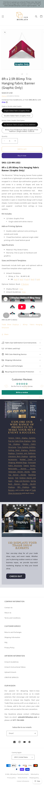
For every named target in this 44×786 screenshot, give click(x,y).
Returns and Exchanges (13, 632)
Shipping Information (12, 637)
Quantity (4, 136)
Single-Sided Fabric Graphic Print (17, 111)
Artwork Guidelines (12, 662)
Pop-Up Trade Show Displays (19, 441)
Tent (16, 478)
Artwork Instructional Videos (15, 667)
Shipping (4, 96)
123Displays (13, 774)
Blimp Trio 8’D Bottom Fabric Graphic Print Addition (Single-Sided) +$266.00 (21, 130)
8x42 (32, 279)
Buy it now (22, 155)
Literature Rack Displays (18, 456)
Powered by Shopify (23, 774)
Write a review (22, 392)
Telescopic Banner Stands (19, 472)
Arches (32, 465)
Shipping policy (34, 777)
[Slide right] (26, 74)
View (21, 289)
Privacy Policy (9, 648)
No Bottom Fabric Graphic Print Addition (20, 125)
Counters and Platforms (25, 453)
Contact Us (9, 608)
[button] (2, 16)
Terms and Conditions (13, 618)
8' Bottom (25, 284)
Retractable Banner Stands (21, 469)
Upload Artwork (10, 672)
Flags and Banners (22, 481)
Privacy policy (11, 777)
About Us (8, 613)
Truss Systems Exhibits (26, 447)
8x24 (16, 279)
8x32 (21, 279)
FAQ (6, 642)
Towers (26, 465)
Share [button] (6, 334)
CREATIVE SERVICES (11, 677)
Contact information (23, 781)
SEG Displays (23, 487)
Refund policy (35, 774)
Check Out (16, 576)
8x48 (38, 279)
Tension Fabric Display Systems (21, 438)
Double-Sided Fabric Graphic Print (17, 116)
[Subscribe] (34, 733)
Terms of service (22, 777)
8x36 (27, 279)
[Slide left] (17, 74)
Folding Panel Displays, (18, 450)
